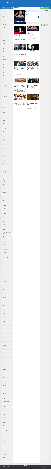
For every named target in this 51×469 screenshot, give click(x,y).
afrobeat (4, 19)
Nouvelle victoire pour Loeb (6, 324)
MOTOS (4, 300)
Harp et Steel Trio (5, 205)
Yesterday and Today (5, 460)
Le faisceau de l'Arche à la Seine (6, 257)
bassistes (4, 43)
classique (4, 107)
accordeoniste (4, 14)
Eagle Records (4, 149)
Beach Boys (4, 45)
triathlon (4, 444)
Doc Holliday (4, 139)
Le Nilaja (4, 262)
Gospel (4, 189)
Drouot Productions (5, 144)
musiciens (44, 24)
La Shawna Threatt (5, 254)
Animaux (4, 27)
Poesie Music (4, 345)
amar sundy (45, 14)
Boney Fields (4, 72)
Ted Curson (4, 420)
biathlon (4, 54)
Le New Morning (5, 260)
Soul (3, 404)
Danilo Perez (4, 125)
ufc (3, 446)
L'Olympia (4, 246)
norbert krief (47, 24)
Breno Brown (4, 75)
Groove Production (5, 195)
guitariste (43, 20)
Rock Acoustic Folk (5, 380)
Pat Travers (4, 334)
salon (41, 26)
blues (46, 15)
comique (4, 112)
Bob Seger (4, 70)
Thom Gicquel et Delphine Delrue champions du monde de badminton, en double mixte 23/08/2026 (20, 36)
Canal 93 (4, 80)
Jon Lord (4, 239)
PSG (3, 350)
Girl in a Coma (4, 184)
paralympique (4, 332)
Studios (4, 414)
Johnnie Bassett (5, 238)
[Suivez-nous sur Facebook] (11, 7)
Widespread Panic (5, 454)
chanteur (45, 16)
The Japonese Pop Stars (5, 428)
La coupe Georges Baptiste (6, 247)
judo (3, 241)
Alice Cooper (4, 22)
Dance (4, 123)
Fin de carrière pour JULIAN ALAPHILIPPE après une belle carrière (32, 103)
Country (4, 117)
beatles (44, 15)
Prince (4, 348)
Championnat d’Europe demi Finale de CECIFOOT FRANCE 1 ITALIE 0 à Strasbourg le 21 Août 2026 (33, 86)
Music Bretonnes (5, 302)
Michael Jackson (5, 292)
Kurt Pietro (4, 244)
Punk (3, 353)
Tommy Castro (4, 436)
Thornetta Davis (5, 430)
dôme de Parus (5, 141)
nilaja (45, 24)
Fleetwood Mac (5, 171)
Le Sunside (4, 268)
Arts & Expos (4, 5)
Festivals (4, 163)
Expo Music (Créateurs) (5, 160)
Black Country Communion (6, 61)
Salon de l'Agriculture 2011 (6, 396)
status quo (46, 26)
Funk (3, 176)
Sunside (4, 417)
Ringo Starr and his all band (6, 374)
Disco (3, 133)
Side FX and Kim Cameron (6, 401)
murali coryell (46, 23)
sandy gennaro (43, 26)
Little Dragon (4, 281)
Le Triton (4, 270)
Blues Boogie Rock (26, 5)
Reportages (4, 366)
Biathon (4, 56)
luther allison (45, 22)
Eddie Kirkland (4, 152)
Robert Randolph (5, 377)
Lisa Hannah (4, 278)
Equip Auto (4, 155)
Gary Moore (4, 179)
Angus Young (4, 24)
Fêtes (3, 168)
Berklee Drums (4, 48)
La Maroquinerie (5, 249)
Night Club (4, 318)
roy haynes (47, 25)
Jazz (14, 5)
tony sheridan (46, 27)
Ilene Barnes (4, 213)
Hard (3, 200)
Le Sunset (4, 265)
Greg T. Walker (4, 192)
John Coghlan (4, 236)
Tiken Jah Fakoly (5, 433)
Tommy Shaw (4, 438)
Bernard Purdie (4, 51)
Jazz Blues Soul (4, 221)
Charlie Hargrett (5, 96)
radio (3, 358)
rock (45, 25)
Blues (16, 5)
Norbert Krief (4, 321)
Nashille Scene (4, 313)
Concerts (12, 5)
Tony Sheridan (4, 441)
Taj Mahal (43, 27)
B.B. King (4, 40)
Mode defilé (4, 297)
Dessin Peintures (5, 131)
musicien (42, 24)
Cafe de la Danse (5, 77)
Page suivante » (37, 110)
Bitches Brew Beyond (5, 59)
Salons (4, 398)
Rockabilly (4, 390)
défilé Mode (4, 128)
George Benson (5, 181)
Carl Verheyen (4, 83)
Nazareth (4, 316)
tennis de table (4, 425)
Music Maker (4, 305)
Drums (4, 147)
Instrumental (4, 216)
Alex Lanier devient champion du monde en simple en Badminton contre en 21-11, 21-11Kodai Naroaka (31, 17)
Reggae (4, 364)
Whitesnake (4, 452)
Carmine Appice (5, 85)
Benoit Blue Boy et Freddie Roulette (7, 46)
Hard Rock (30, 5)
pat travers (42, 25)
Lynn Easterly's (4, 286)
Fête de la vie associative (6, 165)
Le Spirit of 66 (4, 263)
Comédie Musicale (5, 109)
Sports (7, 5)
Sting (3, 409)
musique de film (5, 308)
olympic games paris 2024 (6, 326)
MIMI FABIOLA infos (17, 102)
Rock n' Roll (4, 385)
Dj (3, 136)
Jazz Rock (4, 227)
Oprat (3, 329)
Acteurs (18, 67)
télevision (4, 422)
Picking (4, 342)
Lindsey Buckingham (5, 276)
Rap (3, 361)
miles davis (44, 23)
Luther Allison (4, 284)
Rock (18, 5)
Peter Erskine (4, 337)
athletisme (4, 32)
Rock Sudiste (4, 388)
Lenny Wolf (4, 273)
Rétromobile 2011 (5, 369)
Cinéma (4, 104)
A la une (15, 34)
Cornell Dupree (4, 115)
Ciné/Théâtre (20, 67)
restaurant (44, 25)
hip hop (4, 208)
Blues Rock (21, 5)
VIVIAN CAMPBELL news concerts (32, 51)
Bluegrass (4, 64)
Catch (3, 88)
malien (41, 23)
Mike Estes (4, 294)
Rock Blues (4, 382)
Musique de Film (5, 310)
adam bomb (43, 14)
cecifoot (31, 84)
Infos (9, 5)
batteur (42, 15)
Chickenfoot (4, 101)
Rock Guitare (34, 50)
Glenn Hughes (4, 187)
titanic (44, 27)
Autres (4, 38)
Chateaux (4, 99)
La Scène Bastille (5, 252)
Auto (3, 35)
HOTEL (4, 211)
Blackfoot (4, 62)
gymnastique (4, 197)
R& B (3, 356)
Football (18, 50)
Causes (4, 91)
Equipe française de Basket (6, 157)
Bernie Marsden (5, 53)
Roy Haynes (4, 393)
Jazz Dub (4, 224)
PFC (3, 340)
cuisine (4, 120)
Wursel (4, 457)
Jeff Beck (4, 229)
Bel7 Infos (6, 2)
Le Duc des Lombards (5, 255)
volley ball (4, 449)
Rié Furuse (4, 372)
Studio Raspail (18, 84)
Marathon (4, 289)
